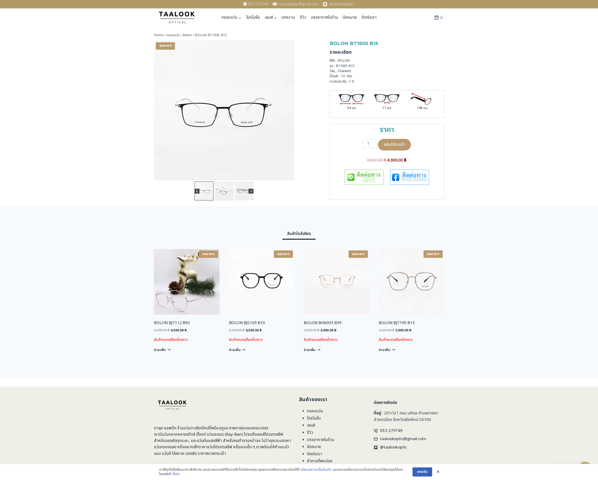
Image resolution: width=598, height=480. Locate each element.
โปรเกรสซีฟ (274, 434)
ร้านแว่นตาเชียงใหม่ (193, 428)
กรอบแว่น (315, 411)
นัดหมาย (350, 17)
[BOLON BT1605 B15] (224, 110)
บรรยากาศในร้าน (324, 17)
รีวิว (303, 17)
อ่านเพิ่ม (160, 350)
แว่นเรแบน (215, 434)
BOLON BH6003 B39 (323, 323)
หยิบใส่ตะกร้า (394, 144)
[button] (204, 191)
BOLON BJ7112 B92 (172, 323)
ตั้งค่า (176, 474)
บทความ (288, 17)
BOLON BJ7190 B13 (397, 323)
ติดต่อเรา (369, 17)
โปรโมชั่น (253, 17)
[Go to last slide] (197, 191)
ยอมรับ (422, 471)
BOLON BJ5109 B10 (247, 323)
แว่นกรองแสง (165, 447)
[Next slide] (251, 191)
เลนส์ (311, 425)
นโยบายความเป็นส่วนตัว (316, 469)
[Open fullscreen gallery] (289, 176)
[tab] (220, 175)
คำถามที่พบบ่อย (319, 461)
